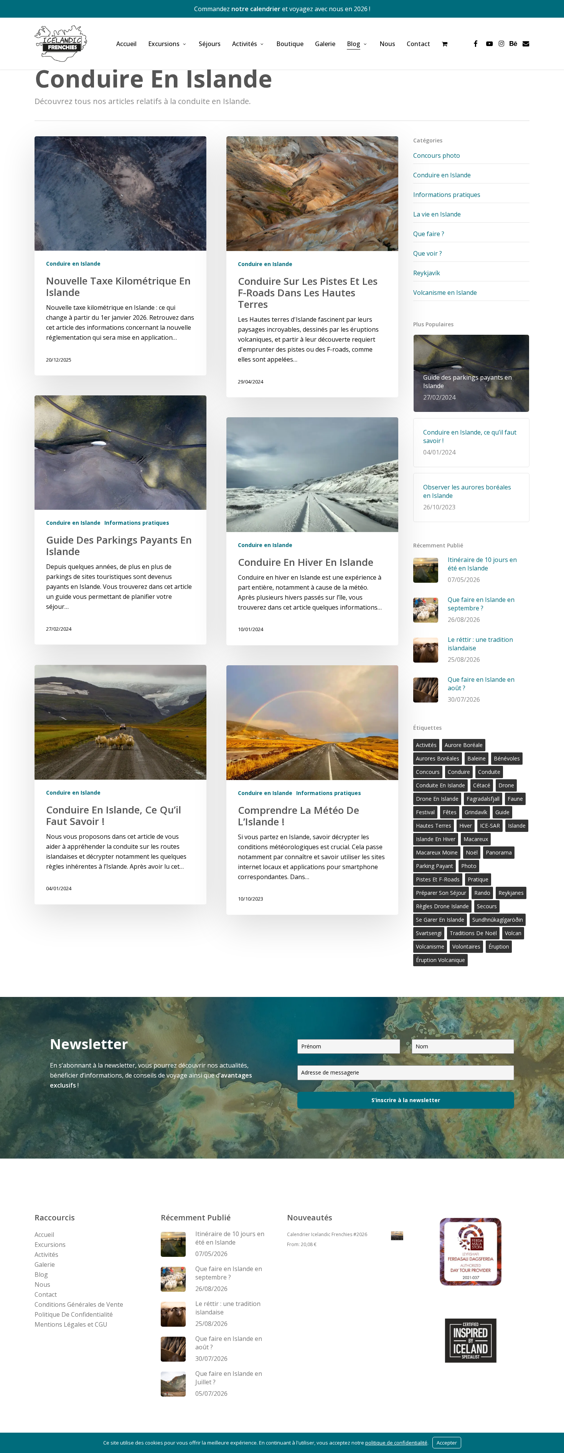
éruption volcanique (440, 960)
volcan (513, 933)
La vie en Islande (437, 214)
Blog (41, 1274)
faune (515, 798)
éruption (498, 946)
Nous (42, 1284)
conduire (459, 771)
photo (469, 865)
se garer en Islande (440, 919)
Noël (472, 852)
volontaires (466, 946)
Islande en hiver (435, 839)
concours (428, 771)
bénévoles (507, 758)
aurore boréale (464, 745)
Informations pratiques (136, 522)
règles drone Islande (442, 906)
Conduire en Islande (73, 263)
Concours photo (436, 155)
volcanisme (430, 946)
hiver (465, 825)
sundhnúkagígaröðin (497, 919)
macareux (475, 839)
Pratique (478, 879)
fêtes (450, 812)
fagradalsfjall (483, 798)
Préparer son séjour (441, 892)
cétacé (481, 785)
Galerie (45, 1264)
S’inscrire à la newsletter (405, 1100)
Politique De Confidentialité (74, 1314)
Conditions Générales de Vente (79, 1304)
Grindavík (476, 812)
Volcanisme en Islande (445, 292)
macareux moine (437, 852)
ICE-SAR (490, 825)
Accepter (447, 1442)
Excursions (50, 1244)
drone (506, 785)
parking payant (434, 865)
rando (482, 892)
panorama (499, 852)
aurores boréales (437, 758)
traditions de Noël (473, 933)
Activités (46, 1254)
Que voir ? (427, 253)
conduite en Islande (440, 785)
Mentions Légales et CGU (71, 1324)
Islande (517, 825)
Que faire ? (428, 234)
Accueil (44, 1234)
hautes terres (433, 825)
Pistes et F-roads (438, 879)
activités (426, 745)
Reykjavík (426, 273)
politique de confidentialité (396, 1442)
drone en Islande (437, 798)
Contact (46, 1294)
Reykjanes (511, 892)
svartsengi (429, 933)
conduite (489, 771)
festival (425, 812)
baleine (476, 758)
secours (487, 906)
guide (502, 812)
